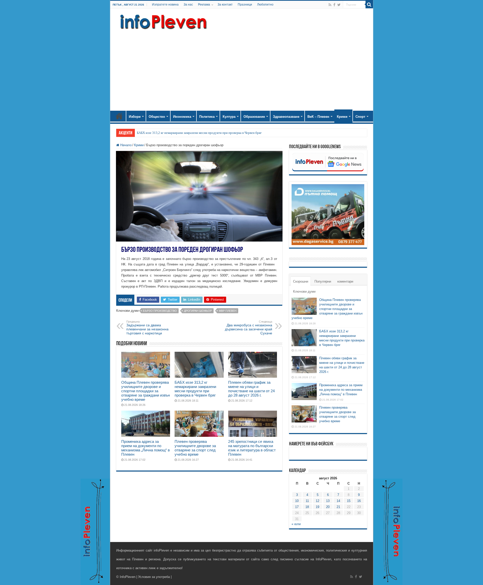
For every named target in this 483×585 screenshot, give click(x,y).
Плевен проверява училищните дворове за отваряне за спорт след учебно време (195, 447)
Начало (119, 116)
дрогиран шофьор (198, 310)
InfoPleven (127, 577)
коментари (345, 281)
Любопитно (265, 4)
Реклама (204, 4)
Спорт (360, 117)
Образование (254, 117)
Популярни (322, 281)
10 (297, 501)
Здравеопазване (286, 117)
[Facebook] (334, 5)
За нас (188, 4)
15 (348, 501)
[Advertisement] (241, 68)
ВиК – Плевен (318, 117)
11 (307, 501)
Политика (207, 117)
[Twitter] (339, 5)
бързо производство (160, 310)
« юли (296, 524)
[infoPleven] (162, 21)
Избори (135, 117)
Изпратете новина (165, 4)
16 (359, 501)
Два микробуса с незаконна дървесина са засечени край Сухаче (248, 327)
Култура (229, 117)
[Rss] (330, 5)
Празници (245, 4)
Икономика (182, 117)
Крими (342, 117)
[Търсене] (369, 4)
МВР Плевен (227, 310)
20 (328, 507)
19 (317, 507)
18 (307, 507)
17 (297, 507)
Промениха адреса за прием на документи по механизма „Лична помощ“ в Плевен (145, 447)
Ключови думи (304, 291)
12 (317, 501)
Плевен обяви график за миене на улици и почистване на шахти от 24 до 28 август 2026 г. (251, 388)
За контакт (225, 4)
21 (338, 507)
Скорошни (300, 281)
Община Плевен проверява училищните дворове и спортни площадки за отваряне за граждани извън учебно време (145, 391)
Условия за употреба (154, 577)
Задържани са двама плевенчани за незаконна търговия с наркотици (147, 327)
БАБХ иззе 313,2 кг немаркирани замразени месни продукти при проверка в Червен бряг (199, 133)
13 (328, 501)
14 (338, 501)
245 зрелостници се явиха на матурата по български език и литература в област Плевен (252, 447)
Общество (157, 117)
